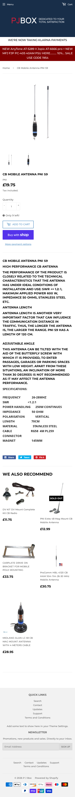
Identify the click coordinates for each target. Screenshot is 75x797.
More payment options (18, 244)
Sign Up (65, 746)
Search (38, 701)
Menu (10, 4)
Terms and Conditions (37, 717)
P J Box (27, 777)
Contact (37, 705)
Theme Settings (58, 726)
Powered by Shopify (46, 777)
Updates (37, 709)
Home (6, 68)
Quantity (8, 199)
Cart (69, 4)
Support (37, 713)
